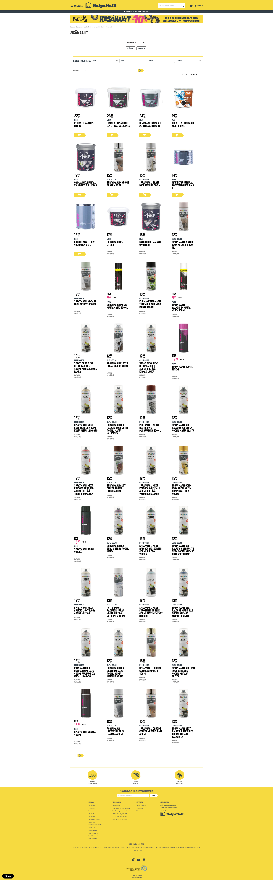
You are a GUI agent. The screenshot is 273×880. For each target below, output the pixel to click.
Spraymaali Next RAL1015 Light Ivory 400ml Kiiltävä (84, 610)
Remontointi (95, 27)
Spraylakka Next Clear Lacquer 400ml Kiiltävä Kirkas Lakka (148, 367)
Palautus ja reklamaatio (120, 816)
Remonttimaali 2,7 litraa (84, 124)
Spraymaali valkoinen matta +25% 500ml (181, 307)
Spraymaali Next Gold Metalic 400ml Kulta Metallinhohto (85, 427)
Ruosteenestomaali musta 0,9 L (183, 124)
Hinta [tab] (94, 61)
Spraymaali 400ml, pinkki (182, 368)
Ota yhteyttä (93, 830)
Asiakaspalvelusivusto (168, 805)
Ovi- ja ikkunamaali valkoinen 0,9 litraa (85, 184)
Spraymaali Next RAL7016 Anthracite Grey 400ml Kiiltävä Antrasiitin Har (183, 550)
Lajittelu (184, 74)
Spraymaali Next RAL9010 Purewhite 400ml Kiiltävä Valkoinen (182, 732)
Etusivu (72, 27)
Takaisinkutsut (93, 836)
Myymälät (92, 805)
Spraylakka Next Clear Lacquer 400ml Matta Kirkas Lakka (85, 367)
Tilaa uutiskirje (93, 833)
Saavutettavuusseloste (120, 819)
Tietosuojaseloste (137, 877)
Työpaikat (92, 827)
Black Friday (116, 805)
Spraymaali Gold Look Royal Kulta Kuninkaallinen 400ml (181, 489)
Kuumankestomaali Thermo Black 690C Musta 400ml (150, 304)
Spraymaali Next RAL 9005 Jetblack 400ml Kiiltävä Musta (183, 672)
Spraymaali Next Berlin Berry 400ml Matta (118, 548)
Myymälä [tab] (179, 61)
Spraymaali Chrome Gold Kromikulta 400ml (150, 670)
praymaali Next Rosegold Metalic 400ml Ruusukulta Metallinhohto (84, 672)
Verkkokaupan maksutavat (121, 811)
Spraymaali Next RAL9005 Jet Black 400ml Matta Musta (183, 427)
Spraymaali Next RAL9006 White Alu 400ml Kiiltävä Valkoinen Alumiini (149, 489)
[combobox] (171, 5)
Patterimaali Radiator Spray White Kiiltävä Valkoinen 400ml (116, 611)
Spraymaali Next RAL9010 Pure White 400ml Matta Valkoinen (117, 429)
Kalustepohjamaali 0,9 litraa (150, 243)
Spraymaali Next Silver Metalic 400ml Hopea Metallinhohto (116, 672)
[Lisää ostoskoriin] (79, 135)
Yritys (90, 811)
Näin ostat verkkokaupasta (121, 808)
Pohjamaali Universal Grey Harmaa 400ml (115, 731)
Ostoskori (139, 808)
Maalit (102, 27)
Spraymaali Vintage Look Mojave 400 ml (85, 303)
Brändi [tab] (151, 61)
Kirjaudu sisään (141, 805)
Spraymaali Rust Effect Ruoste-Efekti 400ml (116, 488)
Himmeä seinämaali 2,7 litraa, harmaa (150, 124)
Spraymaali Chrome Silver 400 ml (118, 184)
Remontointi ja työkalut (83, 27)
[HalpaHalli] (101, 5)
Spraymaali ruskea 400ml (85, 733)
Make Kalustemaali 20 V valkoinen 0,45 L (183, 185)
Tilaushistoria (140, 811)
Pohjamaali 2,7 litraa (115, 243)
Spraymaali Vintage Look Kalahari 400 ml (183, 244)
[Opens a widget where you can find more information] (8, 876)
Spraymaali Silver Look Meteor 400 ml (150, 184)
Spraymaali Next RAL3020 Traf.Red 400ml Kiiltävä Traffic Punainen (84, 489)
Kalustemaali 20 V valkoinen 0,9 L (84, 243)
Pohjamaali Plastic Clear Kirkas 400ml (118, 364)
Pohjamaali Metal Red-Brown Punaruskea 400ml (150, 427)
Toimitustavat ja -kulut (120, 814)
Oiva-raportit (93, 839)
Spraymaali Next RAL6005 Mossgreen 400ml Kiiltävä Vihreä (150, 550)
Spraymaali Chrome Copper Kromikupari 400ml (150, 731)
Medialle (91, 814)
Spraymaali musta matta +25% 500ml (117, 306)
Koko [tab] (122, 61)
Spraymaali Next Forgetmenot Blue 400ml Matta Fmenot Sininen (151, 611)
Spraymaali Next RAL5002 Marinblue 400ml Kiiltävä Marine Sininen (182, 611)
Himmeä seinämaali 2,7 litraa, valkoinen (118, 124)
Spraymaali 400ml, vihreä (84, 550)
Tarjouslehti (92, 808)
